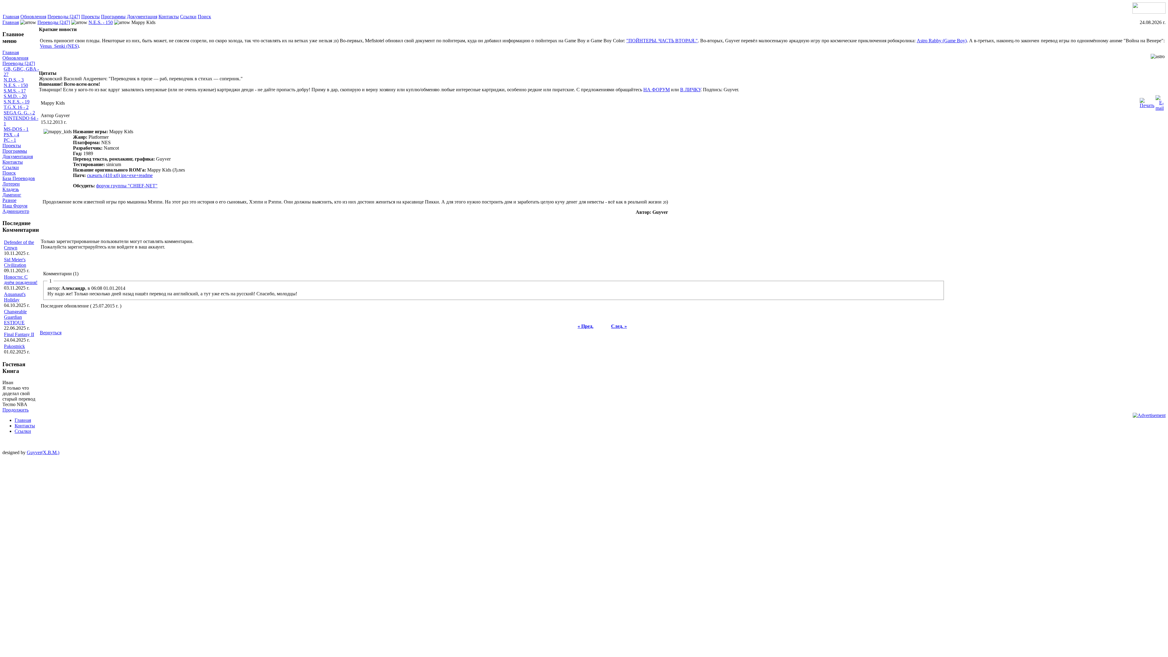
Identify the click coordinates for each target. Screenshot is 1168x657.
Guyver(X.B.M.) (43, 452)
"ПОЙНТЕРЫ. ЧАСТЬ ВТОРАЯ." (662, 40)
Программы (113, 16)
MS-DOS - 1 (16, 129)
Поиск (204, 16)
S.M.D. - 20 (15, 96)
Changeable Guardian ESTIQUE (15, 317)
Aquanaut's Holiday (15, 297)
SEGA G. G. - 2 (19, 112)
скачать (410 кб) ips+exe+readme (120, 175)
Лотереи (11, 183)
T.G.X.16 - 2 (16, 107)
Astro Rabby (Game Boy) (942, 40)
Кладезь (10, 189)
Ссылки (188, 16)
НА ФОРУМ (656, 89)
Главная (11, 16)
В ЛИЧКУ (690, 89)
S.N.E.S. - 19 (17, 101)
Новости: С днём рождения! (20, 279)
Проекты (90, 16)
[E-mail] (1160, 101)
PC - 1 (10, 140)
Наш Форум (14, 205)
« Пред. (585, 326)
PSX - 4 (11, 134)
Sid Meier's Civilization (15, 262)
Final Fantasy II (19, 334)
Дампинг (11, 194)
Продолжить (15, 409)
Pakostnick (14, 346)
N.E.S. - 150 (101, 22)
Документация (142, 16)
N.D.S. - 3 (14, 79)
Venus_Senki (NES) (59, 46)
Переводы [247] (63, 16)
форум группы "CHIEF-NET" (127, 185)
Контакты (168, 16)
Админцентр (15, 211)
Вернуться (50, 332)
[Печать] (1147, 101)
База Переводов (18, 178)
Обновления (33, 16)
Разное (9, 200)
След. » (619, 326)
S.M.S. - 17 (15, 90)
